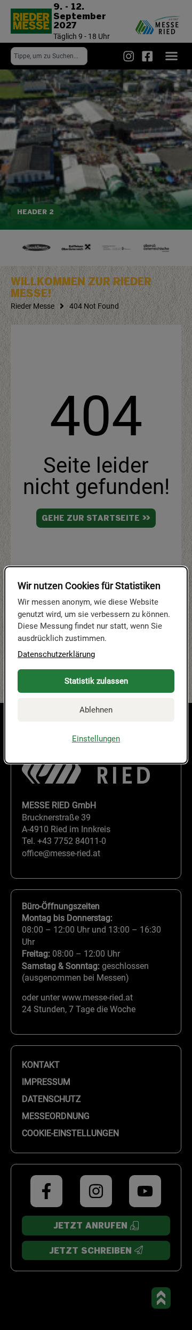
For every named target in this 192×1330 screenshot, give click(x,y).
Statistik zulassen (96, 681)
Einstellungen (96, 739)
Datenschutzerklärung (56, 654)
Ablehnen (96, 710)
